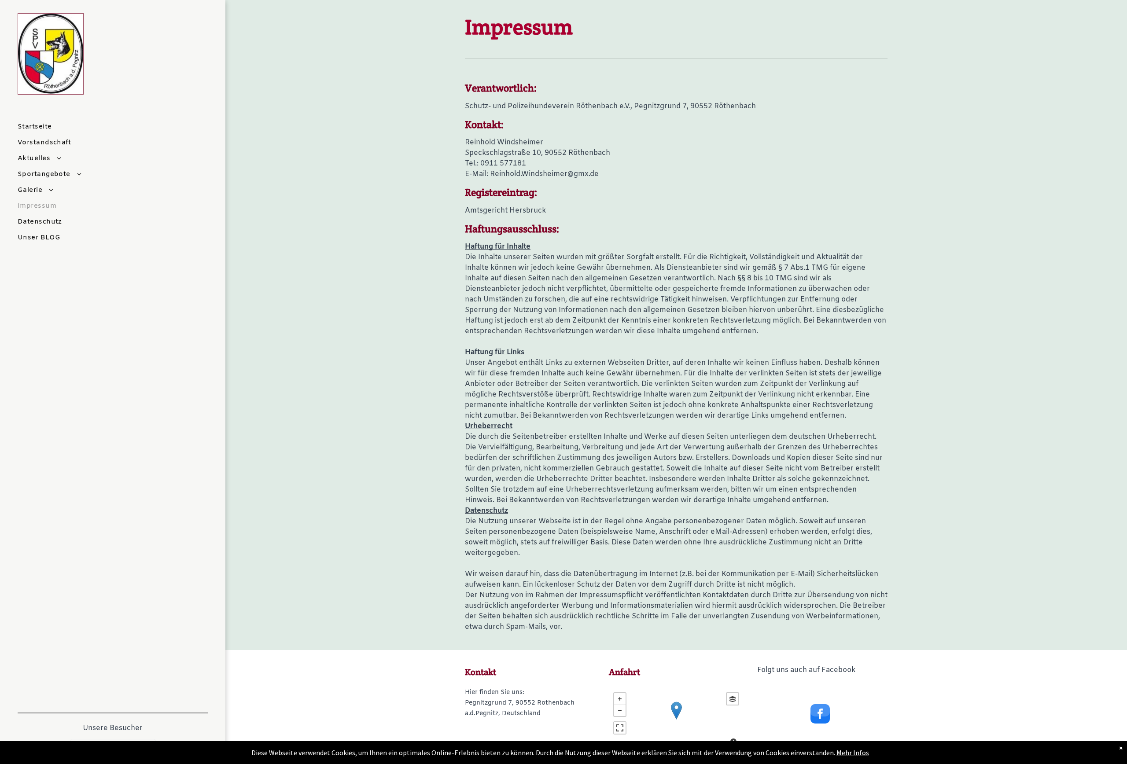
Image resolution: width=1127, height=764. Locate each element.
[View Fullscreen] (620, 728)
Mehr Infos (852, 752)
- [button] (620, 710)
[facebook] (820, 715)
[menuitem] (109, 127)
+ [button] (620, 699)
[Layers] (732, 699)
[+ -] (676, 720)
